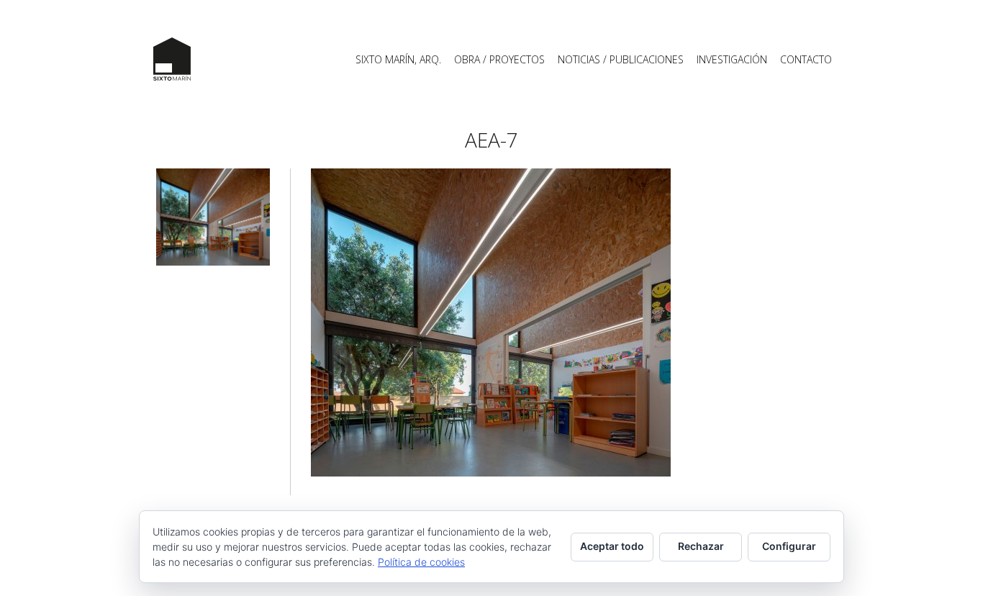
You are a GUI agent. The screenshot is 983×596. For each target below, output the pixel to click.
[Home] (172, 59)
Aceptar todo (612, 546)
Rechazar (701, 546)
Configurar (789, 546)
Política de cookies (421, 562)
